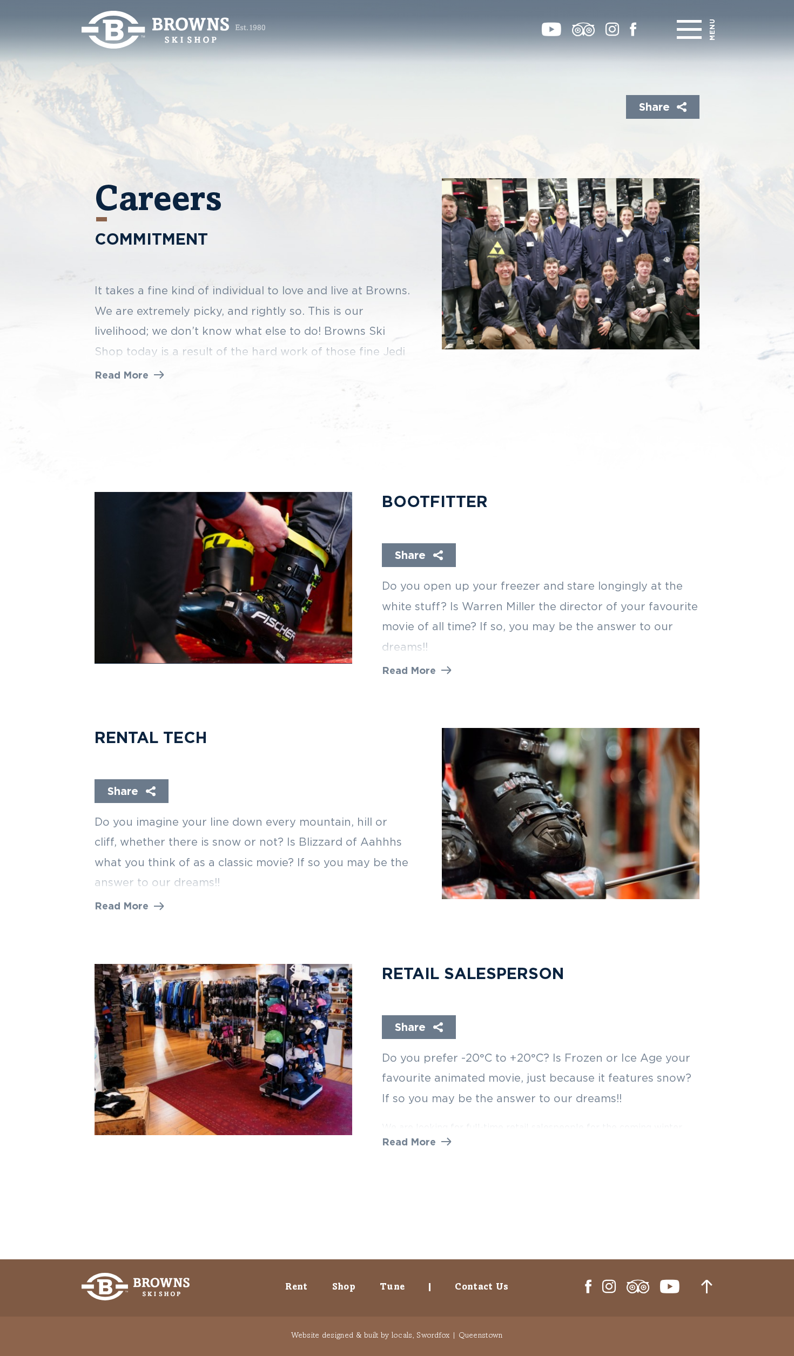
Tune (392, 1286)
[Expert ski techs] (570, 813)
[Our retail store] (223, 1049)
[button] (129, 375)
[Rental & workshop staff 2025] (570, 263)
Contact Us (481, 1286)
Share (654, 106)
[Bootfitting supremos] (223, 577)
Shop (343, 1286)
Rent (296, 1286)
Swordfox (432, 1334)
